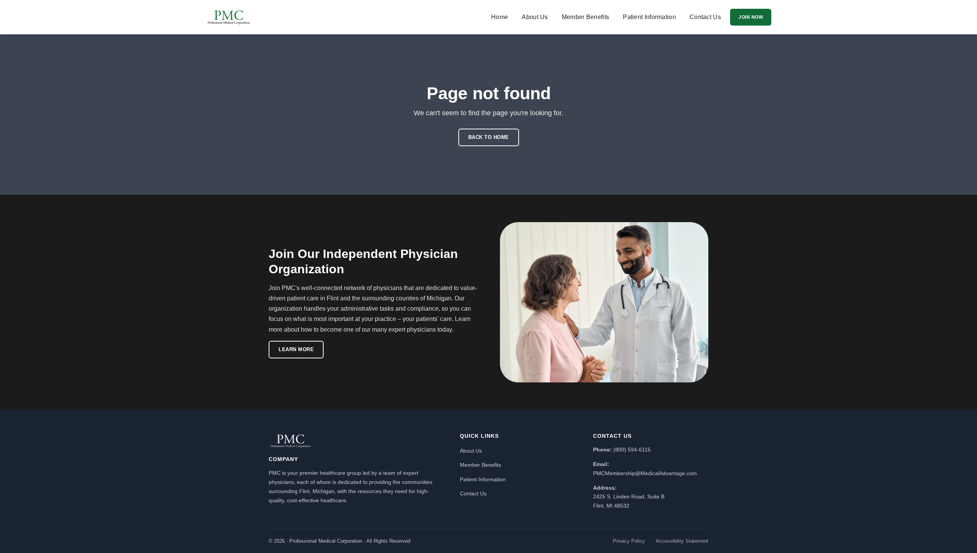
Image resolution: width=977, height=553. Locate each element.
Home (499, 17)
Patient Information (649, 17)
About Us (535, 17)
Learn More (296, 349)
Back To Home (488, 137)
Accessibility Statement (682, 541)
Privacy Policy (629, 541)
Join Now (750, 17)
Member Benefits (585, 17)
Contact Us (705, 17)
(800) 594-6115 (632, 450)
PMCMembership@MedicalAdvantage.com (645, 473)
